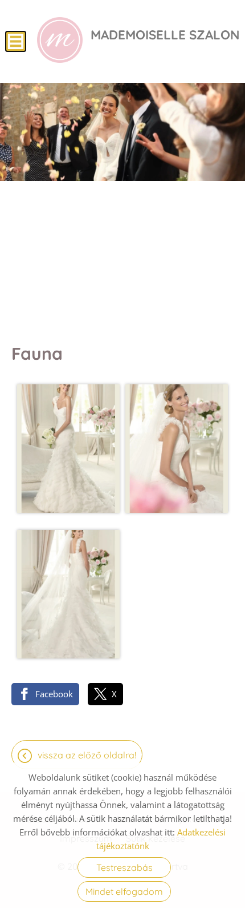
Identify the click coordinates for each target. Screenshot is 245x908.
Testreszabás (124, 867)
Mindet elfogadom (124, 891)
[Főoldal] (60, 40)
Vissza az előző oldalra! (87, 755)
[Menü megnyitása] (16, 41)
